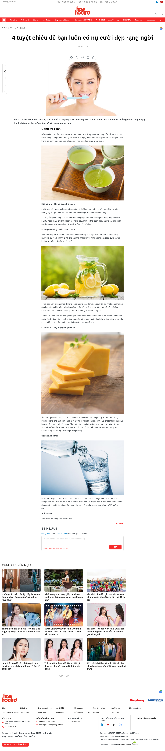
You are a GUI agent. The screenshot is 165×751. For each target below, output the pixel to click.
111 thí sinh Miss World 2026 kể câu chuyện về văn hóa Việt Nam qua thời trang (106, 666)
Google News (161, 28)
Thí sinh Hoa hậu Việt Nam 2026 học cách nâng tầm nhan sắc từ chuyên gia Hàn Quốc (105, 632)
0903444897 (76, 721)
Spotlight (138, 20)
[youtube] (161, 2)
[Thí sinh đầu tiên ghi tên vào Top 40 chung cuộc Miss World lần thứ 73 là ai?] (106, 580)
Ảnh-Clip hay (113, 20)
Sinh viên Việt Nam (108, 2)
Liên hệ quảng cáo (45, 718)
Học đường (46, 20)
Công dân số (43, 712)
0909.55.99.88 (44, 721)
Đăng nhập (46, 533)
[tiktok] (115, 724)
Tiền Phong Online (66, 2)
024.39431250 (10, 727)
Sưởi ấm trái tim (99, 708)
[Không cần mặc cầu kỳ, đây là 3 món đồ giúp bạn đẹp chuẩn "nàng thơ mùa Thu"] (21, 580)
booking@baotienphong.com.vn (51, 725)
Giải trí (35, 20)
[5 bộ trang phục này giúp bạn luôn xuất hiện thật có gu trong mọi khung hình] (63, 580)
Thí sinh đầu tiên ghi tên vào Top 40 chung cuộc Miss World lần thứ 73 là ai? (106, 597)
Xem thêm (161, 20)
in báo (88, 57)
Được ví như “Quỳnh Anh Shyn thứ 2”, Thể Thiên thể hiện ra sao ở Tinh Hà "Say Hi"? (63, 632)
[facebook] (157, 2)
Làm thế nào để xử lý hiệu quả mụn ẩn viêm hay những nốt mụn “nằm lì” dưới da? (21, 666)
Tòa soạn (6, 718)
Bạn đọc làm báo (16, 745)
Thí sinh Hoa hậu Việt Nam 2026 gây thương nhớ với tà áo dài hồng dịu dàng (63, 666)
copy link (82, 57)
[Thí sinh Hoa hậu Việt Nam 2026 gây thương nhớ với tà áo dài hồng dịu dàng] (63, 649)
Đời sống (13, 20)
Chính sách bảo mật (146, 718)
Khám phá (25, 20)
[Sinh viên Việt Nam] (155, 701)
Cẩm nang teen (135, 708)
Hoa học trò (9, 698)
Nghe (5, 64)
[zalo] (121, 725)
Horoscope (150, 20)
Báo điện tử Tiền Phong (82, 11)
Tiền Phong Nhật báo (87, 2)
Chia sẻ (5, 71)
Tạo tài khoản (62, 533)
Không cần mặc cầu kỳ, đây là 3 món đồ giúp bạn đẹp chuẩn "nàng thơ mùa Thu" (21, 597)
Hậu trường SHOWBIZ (83, 20)
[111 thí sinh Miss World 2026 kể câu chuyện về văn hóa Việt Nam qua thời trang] (106, 649)
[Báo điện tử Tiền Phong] (136, 701)
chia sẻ (71, 57)
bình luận (93, 57)
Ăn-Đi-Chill (100, 20)
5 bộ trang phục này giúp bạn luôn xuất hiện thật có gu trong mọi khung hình (63, 597)
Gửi (115, 547)
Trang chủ (4, 20)
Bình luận (5, 85)
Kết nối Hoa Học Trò (82, 712)
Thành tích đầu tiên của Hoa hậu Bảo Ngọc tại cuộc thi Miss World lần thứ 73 (21, 632)
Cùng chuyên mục (16, 565)
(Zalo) (53, 721)
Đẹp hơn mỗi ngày (62, 20)
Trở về (5, 91)
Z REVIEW (127, 20)
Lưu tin (5, 78)
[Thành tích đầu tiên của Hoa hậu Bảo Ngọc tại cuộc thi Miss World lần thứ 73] (21, 614)
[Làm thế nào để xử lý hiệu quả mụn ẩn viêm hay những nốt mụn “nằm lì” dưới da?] (21, 649)
